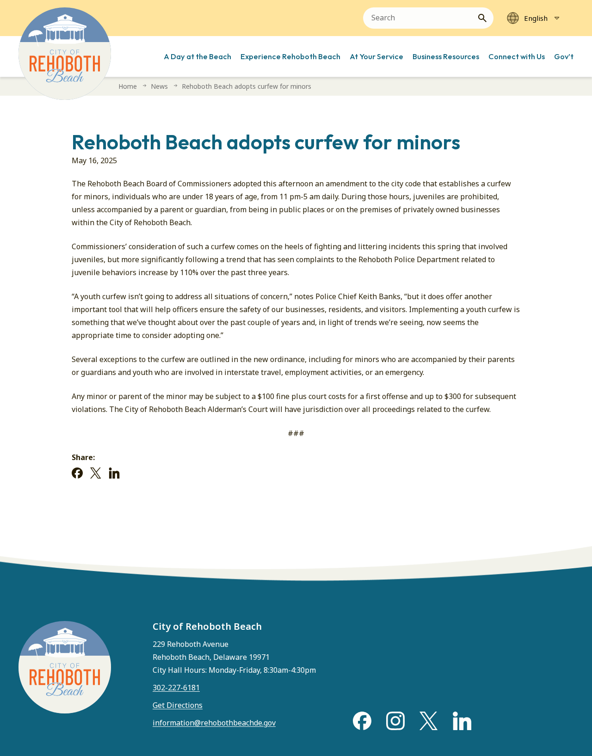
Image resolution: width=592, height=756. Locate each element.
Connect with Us (516, 56)
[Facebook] (77, 473)
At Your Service (376, 56)
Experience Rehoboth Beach (290, 56)
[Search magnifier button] (486, 18)
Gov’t (564, 56)
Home (127, 86)
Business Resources (446, 56)
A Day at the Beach (197, 56)
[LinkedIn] (114, 473)
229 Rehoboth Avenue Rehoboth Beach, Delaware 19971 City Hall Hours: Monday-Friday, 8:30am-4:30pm (234, 657)
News (159, 86)
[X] (95, 473)
